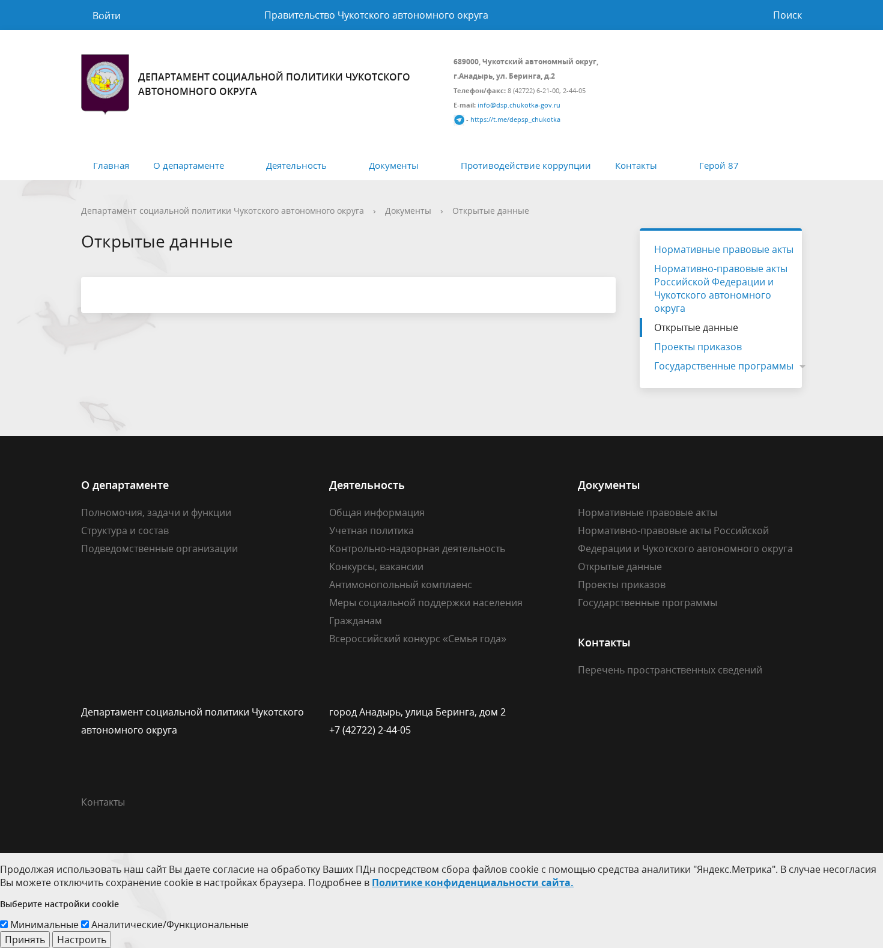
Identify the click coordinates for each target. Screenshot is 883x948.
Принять (25, 939)
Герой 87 (719, 165)
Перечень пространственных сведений (670, 669)
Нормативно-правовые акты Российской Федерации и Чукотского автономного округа (720, 288)
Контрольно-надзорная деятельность (417, 548)
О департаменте (188, 165)
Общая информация (377, 512)
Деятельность (296, 165)
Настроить (81, 939)
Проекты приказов (698, 346)
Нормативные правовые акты (723, 249)
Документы (394, 165)
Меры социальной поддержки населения (426, 602)
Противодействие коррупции (526, 165)
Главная (111, 165)
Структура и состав (125, 530)
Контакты (636, 165)
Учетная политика (371, 530)
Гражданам (355, 620)
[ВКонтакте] (587, 712)
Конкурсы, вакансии (376, 566)
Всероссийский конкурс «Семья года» (417, 638)
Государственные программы (723, 365)
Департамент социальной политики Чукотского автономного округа (222, 210)
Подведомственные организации (159, 548)
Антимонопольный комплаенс (400, 584)
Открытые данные (490, 210)
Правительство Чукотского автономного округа (376, 15)
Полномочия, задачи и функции (156, 512)
